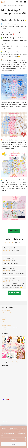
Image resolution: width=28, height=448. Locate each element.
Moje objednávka (6, 330)
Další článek (14, 230)
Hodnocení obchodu (14, 239)
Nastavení (13, 439)
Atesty (3, 319)
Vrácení (3, 315)
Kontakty (4, 317)
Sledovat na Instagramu (14, 362)
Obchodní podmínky (6, 325)
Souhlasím (13, 444)
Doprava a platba (6, 310)
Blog (3, 323)
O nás (3, 321)
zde (2, 435)
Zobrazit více (14, 292)
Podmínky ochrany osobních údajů (10, 328)
